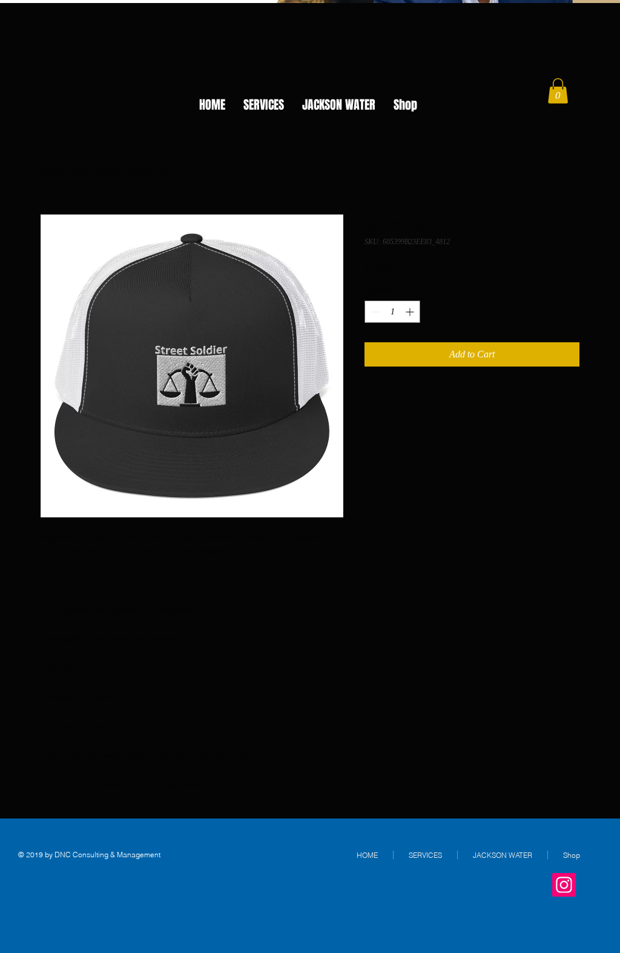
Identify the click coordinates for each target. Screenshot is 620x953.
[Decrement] (373, 311)
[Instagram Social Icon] (564, 885)
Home (52, 170)
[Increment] (410, 311)
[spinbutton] (392, 311)
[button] (558, 91)
